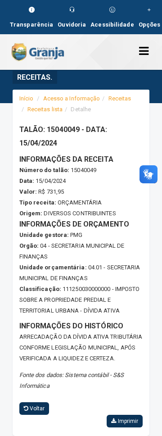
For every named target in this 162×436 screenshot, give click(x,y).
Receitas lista (45, 109)
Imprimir (127, 421)
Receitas (119, 98)
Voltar (36, 408)
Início (26, 98)
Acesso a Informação (71, 98)
